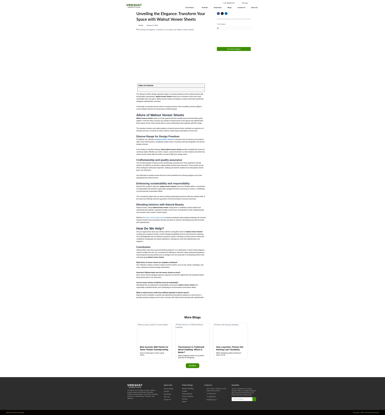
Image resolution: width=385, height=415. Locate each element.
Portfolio (205, 7)
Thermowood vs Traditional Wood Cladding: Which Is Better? (191, 349)
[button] (252, 3)
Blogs (230, 7)
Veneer (184, 401)
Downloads (218, 7)
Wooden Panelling (188, 388)
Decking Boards (187, 394)
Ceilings (184, 391)
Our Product (189, 7)
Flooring (184, 399)
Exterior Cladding (187, 396)
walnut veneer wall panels (154, 217)
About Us (254, 7)
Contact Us (241, 7)
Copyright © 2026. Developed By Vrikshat (366, 412)
